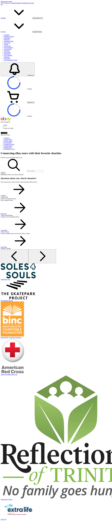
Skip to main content (6, 1)
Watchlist (6, 39)
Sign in (7, 3)
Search (3, 173)
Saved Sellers (8, 49)
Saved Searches (8, 47)
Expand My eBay (37, 31)
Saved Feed (7, 46)
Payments (7, 50)
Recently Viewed (9, 36)
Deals (16, 3)
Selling (6, 44)
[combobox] (35, 171)
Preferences (7, 54)
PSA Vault (7, 58)
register (13, 3)
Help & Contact (29, 3)
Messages (7, 57)
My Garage (7, 52)
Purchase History (9, 41)
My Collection (8, 55)
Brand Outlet (21, 3)
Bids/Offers (7, 38)
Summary (7, 35)
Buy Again (7, 43)
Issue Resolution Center (10, 60)
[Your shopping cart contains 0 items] (14, 102)
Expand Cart (31, 102)
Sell (2, 4)
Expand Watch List (37, 18)
